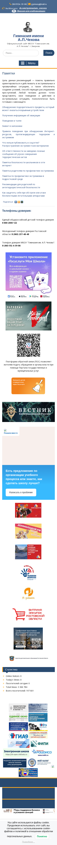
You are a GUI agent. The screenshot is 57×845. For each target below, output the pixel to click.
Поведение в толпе (11, 120)
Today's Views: (13, 679)
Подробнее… (28, 842)
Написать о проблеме (21, 492)
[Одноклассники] (18, 201)
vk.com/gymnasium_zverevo (33, 8)
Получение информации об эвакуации (21, 115)
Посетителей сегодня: (17, 683)
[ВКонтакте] (15, 201)
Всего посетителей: (16, 690)
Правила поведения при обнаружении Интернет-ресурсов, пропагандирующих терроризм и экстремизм (28, 134)
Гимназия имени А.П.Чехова (28, 37)
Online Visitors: (13, 676)
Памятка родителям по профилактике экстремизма (28, 170)
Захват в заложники (12, 126)
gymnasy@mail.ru (39, 4)
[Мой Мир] (22, 201)
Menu (31, 63)
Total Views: (12, 687)
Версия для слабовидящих (30, 11)
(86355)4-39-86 (19, 4)
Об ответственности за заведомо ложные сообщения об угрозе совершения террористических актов (23, 154)
